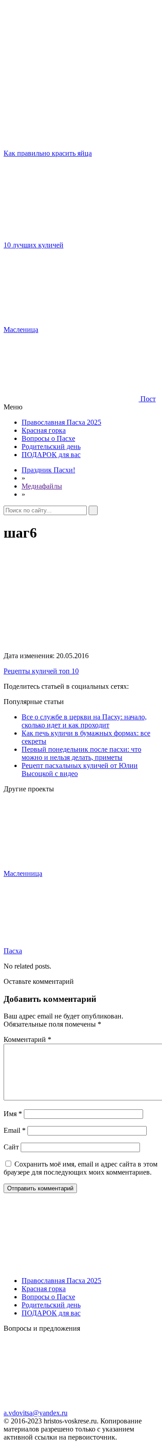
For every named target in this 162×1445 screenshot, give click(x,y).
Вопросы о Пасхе (48, 438)
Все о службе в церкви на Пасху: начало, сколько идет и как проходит (84, 721)
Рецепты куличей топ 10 (41, 671)
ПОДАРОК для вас (51, 454)
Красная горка (44, 430)
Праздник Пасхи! (48, 470)
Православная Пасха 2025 (61, 422)
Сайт (11, 1147)
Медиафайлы (42, 486)
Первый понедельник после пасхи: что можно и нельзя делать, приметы (81, 753)
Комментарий (27, 1039)
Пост (147, 399)
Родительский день (51, 446)
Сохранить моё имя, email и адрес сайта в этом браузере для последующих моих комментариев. (81, 1168)
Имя (13, 1113)
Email (15, 1130)
